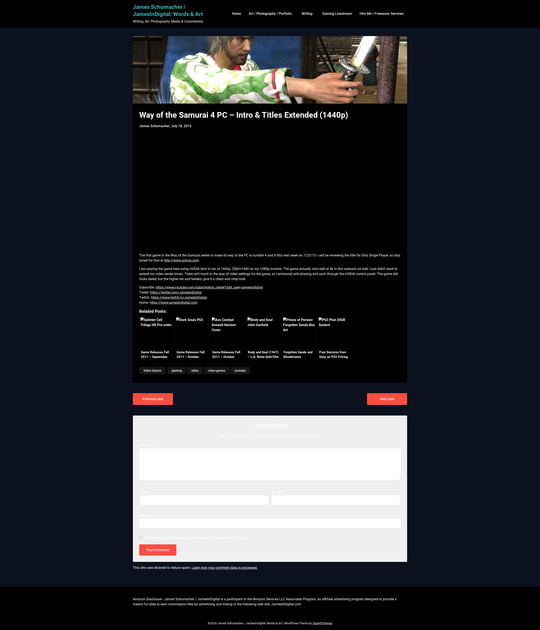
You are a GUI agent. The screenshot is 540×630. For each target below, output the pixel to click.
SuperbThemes (322, 623)
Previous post (153, 399)
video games (216, 370)
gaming (177, 370)
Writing (307, 14)
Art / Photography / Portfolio (270, 14)
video (195, 370)
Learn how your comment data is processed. (225, 568)
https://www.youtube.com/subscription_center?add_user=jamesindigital (209, 287)
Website (145, 516)
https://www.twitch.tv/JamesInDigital (179, 297)
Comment (147, 445)
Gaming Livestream (337, 14)
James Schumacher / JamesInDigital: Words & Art (168, 10)
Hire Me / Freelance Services (382, 14)
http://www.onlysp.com (181, 260)
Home (236, 14)
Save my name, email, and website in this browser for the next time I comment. (195, 538)
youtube (240, 370)
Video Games (152, 370)
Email (277, 492)
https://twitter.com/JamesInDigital (176, 292)
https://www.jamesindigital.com (173, 303)
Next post (387, 399)
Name (145, 492)
